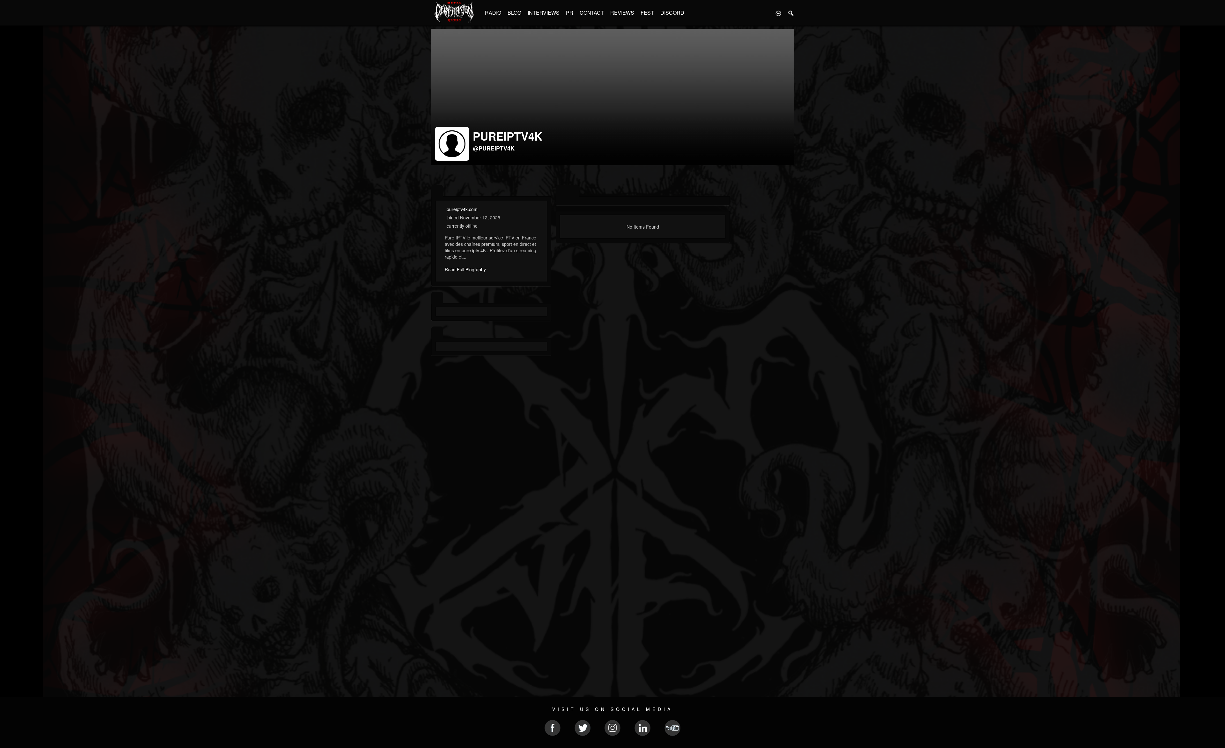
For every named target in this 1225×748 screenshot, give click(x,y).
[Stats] (437, 298)
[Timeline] (561, 191)
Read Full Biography (465, 269)
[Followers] (437, 332)
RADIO (493, 12)
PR (569, 12)
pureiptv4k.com (462, 209)
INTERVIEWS (544, 12)
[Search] (791, 12)
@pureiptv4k (494, 148)
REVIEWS (622, 12)
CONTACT (592, 12)
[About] (437, 191)
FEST (647, 12)
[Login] (778, 12)
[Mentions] (573, 191)
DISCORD (672, 12)
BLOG (514, 12)
